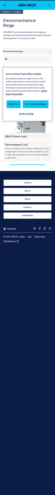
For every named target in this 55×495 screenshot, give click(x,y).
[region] (27, 94)
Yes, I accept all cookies (35, 104)
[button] (18, 12)
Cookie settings (26, 113)
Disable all (13, 104)
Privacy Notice (17, 94)
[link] (8, 12)
